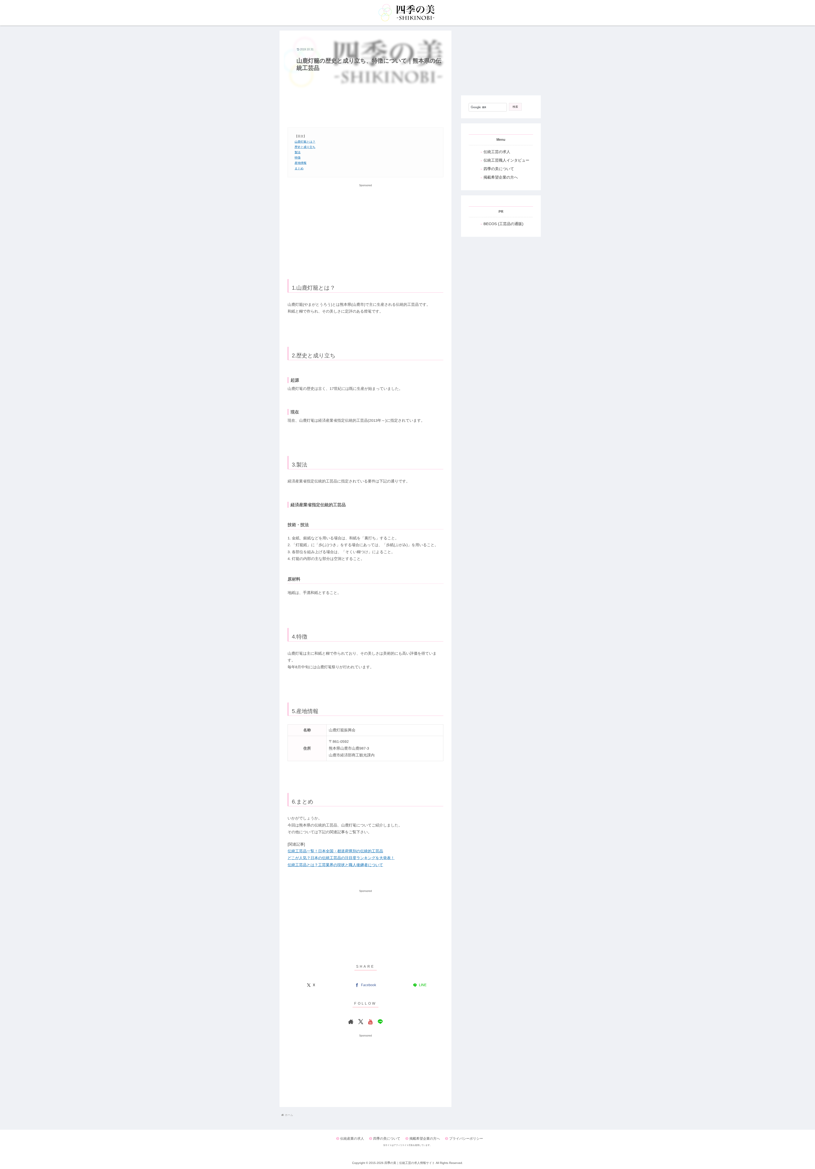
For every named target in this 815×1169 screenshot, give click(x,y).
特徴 (298, 157)
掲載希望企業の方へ (500, 177)
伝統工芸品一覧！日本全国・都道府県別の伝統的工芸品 (335, 851)
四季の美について (498, 169)
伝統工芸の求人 (496, 152)
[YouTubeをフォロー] (370, 1021)
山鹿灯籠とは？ (305, 141)
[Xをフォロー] (360, 1021)
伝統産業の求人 (352, 1138)
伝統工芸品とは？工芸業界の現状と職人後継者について (335, 865)
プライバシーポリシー (466, 1138)
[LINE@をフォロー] (380, 1021)
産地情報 (300, 163)
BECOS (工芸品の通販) (503, 224)
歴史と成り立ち (305, 147)
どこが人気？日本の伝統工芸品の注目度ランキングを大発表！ (341, 858)
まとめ (299, 168)
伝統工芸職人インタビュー (506, 160)
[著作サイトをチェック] (351, 1021)
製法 (298, 152)
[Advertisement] (365, 103)
